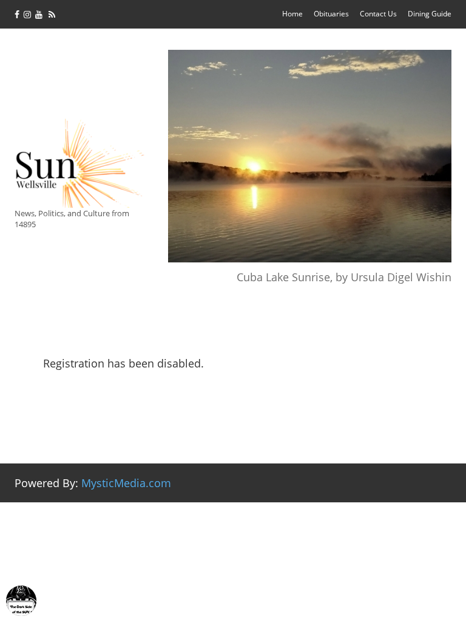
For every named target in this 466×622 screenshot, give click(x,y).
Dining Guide (429, 14)
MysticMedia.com (126, 483)
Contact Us (378, 14)
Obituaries (331, 14)
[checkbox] (21, 601)
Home (292, 14)
